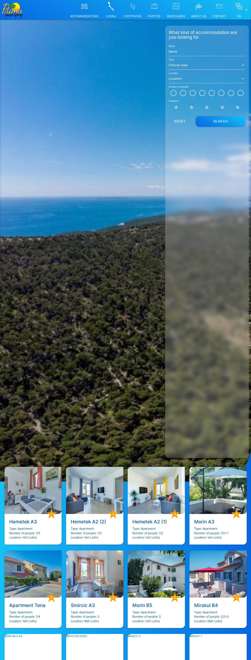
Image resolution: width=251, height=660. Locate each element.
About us (198, 16)
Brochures (176, 16)
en (243, 12)
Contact (219, 16)
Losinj (111, 16)
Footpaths (133, 16)
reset (180, 121)
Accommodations (84, 16)
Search (220, 121)
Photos (154, 16)
